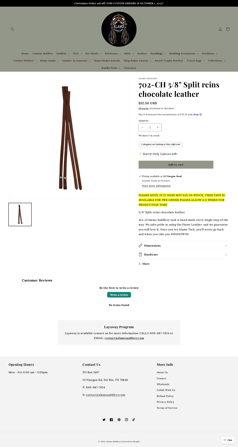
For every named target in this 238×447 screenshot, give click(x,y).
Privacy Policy (165, 401)
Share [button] (146, 263)
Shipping (143, 108)
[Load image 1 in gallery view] (20, 214)
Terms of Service (167, 407)
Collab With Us (166, 390)
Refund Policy (165, 396)
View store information (156, 185)
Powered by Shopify (130, 441)
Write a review (119, 294)
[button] (12, 29)
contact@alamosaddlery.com (124, 338)
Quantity (144, 120)
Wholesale (163, 384)
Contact (161, 378)
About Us (162, 372)
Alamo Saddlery (113, 441)
